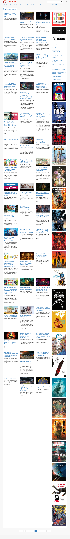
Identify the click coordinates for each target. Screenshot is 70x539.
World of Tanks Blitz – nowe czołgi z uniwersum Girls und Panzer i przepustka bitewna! (11, 64)
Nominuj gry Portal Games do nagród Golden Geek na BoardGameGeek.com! (10, 123)
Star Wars (33, 4)
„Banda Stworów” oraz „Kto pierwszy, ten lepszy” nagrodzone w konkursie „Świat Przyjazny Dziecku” (11, 290)
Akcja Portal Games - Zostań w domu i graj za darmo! (10, 193)
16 (42, 530)
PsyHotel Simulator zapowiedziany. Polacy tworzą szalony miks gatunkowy (10, 85)
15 (40, 530)
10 (28, 530)
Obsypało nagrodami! (10, 378)
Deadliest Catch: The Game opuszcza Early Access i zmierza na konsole (26, 115)
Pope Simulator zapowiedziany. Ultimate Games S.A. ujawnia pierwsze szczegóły (42, 85)
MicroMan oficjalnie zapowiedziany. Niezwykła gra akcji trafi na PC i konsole (42, 140)
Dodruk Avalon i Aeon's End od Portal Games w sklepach (26, 147)
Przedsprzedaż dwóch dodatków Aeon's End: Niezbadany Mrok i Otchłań (26, 64)
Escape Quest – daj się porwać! (26, 21)
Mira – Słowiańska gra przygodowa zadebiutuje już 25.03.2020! (42, 193)
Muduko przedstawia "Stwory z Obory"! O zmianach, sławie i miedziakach (25, 335)
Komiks (15, 4)
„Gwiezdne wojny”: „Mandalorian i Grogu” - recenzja (57, 51)
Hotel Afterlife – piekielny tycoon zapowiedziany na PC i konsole (43, 308)
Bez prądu (9, 9)
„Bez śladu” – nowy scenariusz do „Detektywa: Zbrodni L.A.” (27, 230)
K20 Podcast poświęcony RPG (43, 386)
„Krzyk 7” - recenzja (56, 79)
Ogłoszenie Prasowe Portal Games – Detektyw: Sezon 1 (9, 238)
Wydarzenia (22, 4)
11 (30, 530)
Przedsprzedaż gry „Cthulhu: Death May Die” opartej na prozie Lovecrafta (43, 115)
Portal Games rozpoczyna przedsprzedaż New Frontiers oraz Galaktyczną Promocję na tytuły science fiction (27, 94)
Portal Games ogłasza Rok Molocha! (26, 192)
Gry (28, 4)
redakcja (5, 537)
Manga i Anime (40, 4)
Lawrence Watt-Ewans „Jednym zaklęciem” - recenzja (59, 72)
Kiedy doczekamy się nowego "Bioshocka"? (26, 288)
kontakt (18, 537)
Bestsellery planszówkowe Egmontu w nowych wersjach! (26, 207)
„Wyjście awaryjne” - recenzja (58, 69)
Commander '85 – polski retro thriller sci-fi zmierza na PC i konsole (11, 139)
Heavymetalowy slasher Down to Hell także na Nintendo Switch (42, 353)
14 (38, 530)
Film (11, 4)
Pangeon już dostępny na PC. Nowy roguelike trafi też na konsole (27, 161)
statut (8, 537)
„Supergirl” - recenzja (56, 47)
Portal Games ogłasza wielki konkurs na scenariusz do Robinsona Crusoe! (11, 216)
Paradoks (48, 4)
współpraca (13, 537)
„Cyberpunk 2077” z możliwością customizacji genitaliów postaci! (43, 22)
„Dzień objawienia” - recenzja (58, 44)
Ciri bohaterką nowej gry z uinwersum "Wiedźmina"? (26, 316)
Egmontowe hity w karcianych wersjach (9, 38)
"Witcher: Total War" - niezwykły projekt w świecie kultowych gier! (26, 361)
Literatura (6, 4)
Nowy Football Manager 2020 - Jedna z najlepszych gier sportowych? (26, 388)
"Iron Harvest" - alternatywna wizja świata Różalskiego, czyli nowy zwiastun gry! (11, 354)
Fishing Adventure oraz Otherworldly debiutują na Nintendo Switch (43, 230)
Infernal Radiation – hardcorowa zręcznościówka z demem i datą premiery (42, 40)
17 (45, 530)
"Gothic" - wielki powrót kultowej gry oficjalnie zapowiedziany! (26, 263)
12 (33, 530)
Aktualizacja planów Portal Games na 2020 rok (10, 14)
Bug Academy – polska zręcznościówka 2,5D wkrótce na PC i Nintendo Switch (43, 335)
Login (66, 1)
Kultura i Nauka (55, 4)
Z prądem (14, 9)
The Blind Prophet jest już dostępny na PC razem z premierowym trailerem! (43, 289)
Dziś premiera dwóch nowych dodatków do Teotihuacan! (42, 169)
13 (35, 530)
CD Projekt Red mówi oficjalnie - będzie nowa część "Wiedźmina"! (42, 215)
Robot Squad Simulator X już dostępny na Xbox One (27, 39)
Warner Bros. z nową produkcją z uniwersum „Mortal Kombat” (10, 342)
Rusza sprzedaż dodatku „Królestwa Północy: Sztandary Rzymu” (43, 255)
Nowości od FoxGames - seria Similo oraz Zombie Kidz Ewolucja (10, 169)
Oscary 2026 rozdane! (57, 76)
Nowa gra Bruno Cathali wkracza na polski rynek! (10, 315)
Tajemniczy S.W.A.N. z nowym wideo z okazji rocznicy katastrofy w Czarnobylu (42, 56)
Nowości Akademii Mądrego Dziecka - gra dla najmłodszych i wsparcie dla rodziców (10, 264)
